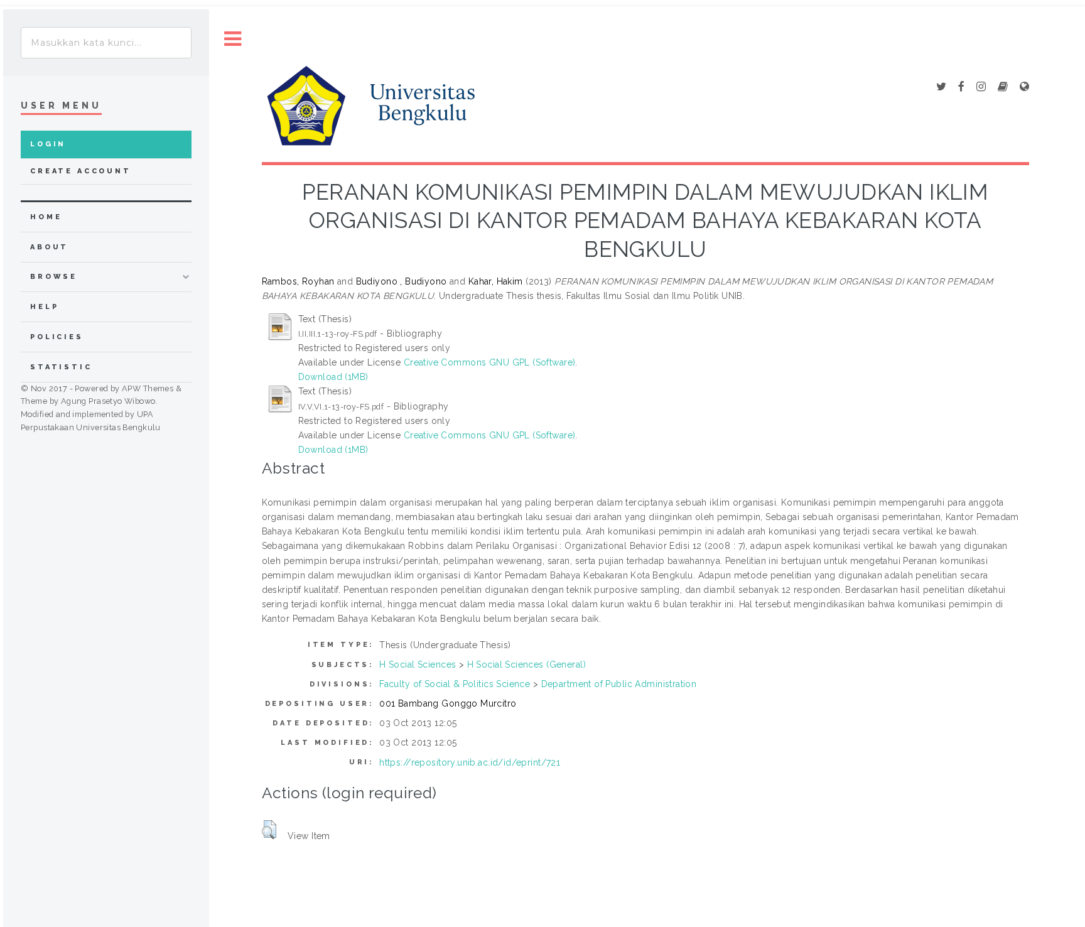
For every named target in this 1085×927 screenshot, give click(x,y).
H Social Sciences (417, 664)
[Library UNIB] (1024, 87)
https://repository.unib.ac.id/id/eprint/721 (469, 762)
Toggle (233, 39)
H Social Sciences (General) (526, 664)
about (49, 247)
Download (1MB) (333, 377)
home (46, 217)
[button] (269, 829)
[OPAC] (1003, 87)
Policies (57, 337)
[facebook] (961, 87)
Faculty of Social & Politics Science (454, 684)
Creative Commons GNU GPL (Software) (490, 362)
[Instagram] (981, 87)
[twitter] (941, 87)
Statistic (61, 367)
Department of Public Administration (619, 684)
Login (48, 144)
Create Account (80, 171)
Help (44, 307)
